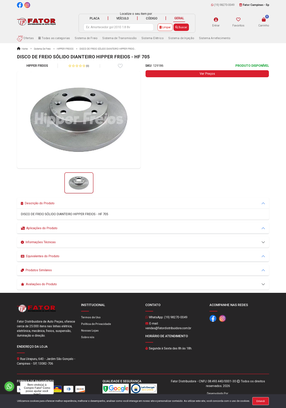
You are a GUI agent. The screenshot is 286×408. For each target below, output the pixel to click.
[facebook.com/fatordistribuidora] (20, 4)
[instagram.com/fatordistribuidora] (27, 4)
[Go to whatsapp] (9, 386)
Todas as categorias (55, 38)
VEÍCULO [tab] (122, 18)
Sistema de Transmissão (119, 38)
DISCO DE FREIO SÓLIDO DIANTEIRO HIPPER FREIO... (108, 48)
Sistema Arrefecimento (215, 38)
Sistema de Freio (86, 38)
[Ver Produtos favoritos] (238, 20)
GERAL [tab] (179, 18)
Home (24, 48)
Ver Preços (207, 73)
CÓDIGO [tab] (151, 18)
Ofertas (28, 38)
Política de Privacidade (96, 324)
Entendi (260, 401)
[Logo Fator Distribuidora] (36, 21)
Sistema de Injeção (181, 38)
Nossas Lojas (90, 330)
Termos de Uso (91, 317)
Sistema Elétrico (152, 38)
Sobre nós (87, 337)
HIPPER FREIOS (65, 48)
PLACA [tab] (94, 18)
